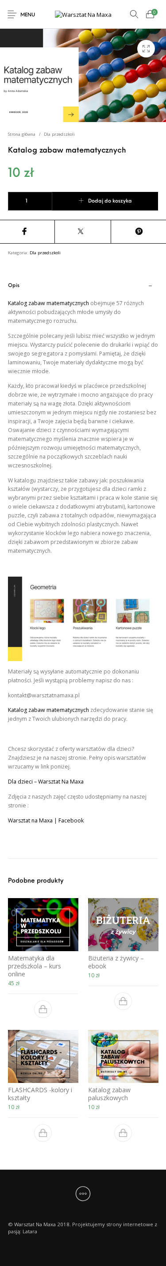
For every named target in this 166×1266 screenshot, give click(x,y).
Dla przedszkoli (59, 134)
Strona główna (21, 134)
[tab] (83, 567)
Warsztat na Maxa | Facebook (46, 820)
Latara (30, 1231)
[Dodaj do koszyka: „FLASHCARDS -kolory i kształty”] (43, 1133)
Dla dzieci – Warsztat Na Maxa (46, 781)
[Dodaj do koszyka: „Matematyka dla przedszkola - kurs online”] (43, 1008)
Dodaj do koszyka (110, 201)
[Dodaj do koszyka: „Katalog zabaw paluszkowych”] (123, 1133)
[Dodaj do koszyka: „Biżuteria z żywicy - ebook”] (123, 1001)
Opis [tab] (13, 285)
